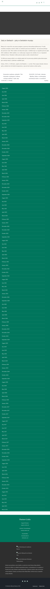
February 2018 (5, 399)
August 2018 (5, 382)
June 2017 (4, 428)
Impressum (35, 586)
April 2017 (4, 435)
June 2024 (4, 162)
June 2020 (4, 307)
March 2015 (5, 509)
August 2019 (5, 343)
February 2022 (5, 261)
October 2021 (5, 272)
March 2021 (5, 290)
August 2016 (5, 463)
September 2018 (6, 378)
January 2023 (5, 222)
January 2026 (5, 109)
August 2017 (5, 421)
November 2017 (6, 410)
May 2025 (4, 130)
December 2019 (5, 329)
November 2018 (6, 371)
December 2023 (5, 184)
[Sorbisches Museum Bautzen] (21, 3)
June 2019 (4, 350)
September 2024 (6, 155)
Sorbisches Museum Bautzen (12, 586)
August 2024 (5, 159)
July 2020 (4, 304)
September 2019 (6, 339)
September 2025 (6, 120)
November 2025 (6, 116)
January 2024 (5, 180)
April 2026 (4, 99)
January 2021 (5, 293)
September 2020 (6, 300)
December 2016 (5, 449)
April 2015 (4, 506)
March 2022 (5, 258)
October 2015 (5, 488)
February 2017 (5, 442)
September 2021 (6, 276)
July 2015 (4, 495)
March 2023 (5, 215)
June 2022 (4, 247)
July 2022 (4, 244)
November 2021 (6, 268)
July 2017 (4, 424)
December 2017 (5, 407)
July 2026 (4, 91)
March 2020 (5, 318)
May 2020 (4, 311)
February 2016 (5, 477)
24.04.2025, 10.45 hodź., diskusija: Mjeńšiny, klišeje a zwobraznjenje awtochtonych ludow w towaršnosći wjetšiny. (39, 77)
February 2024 (5, 176)
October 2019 (5, 336)
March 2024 (5, 173)
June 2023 (4, 205)
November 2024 (6, 148)
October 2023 (5, 191)
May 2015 (4, 502)
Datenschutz (42, 586)
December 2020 (5, 297)
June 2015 (4, 499)
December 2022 (5, 226)
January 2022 (5, 265)
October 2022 (5, 233)
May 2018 (4, 389)
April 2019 (4, 357)
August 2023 (5, 198)
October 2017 (5, 414)
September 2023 (6, 194)
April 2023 (4, 212)
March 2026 (5, 102)
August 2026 (5, 88)
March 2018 (5, 396)
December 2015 (5, 484)
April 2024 (4, 169)
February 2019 (5, 364)
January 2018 (5, 403)
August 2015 (5, 491)
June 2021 (4, 283)
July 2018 (4, 385)
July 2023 (4, 201)
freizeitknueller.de (25, 535)
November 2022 (6, 230)
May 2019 (4, 353)
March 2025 (5, 137)
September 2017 (6, 417)
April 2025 (4, 134)
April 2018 (4, 392)
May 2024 (4, 166)
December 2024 (5, 145)
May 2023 (4, 208)
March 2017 (5, 438)
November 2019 (6, 332)
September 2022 (6, 237)
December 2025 (5, 113)
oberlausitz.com (25, 537)
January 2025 (5, 141)
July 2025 (4, 123)
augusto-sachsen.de (25, 525)
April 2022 (4, 254)
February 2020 (5, 322)
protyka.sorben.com (25, 530)
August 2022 (5, 240)
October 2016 (5, 456)
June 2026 (4, 95)
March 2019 (5, 361)
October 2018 (5, 375)
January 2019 (5, 368)
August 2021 (5, 279)
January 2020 (5, 325)
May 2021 (4, 286)
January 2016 (5, 481)
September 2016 (6, 460)
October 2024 (5, 152)
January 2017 (5, 445)
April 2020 (4, 314)
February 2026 (5, 106)
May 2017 (4, 431)
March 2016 (5, 474)
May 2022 (4, 251)
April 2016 (4, 470)
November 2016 (6, 453)
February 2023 (5, 219)
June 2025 (4, 127)
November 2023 (6, 187)
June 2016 (4, 467)
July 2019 (4, 346)
